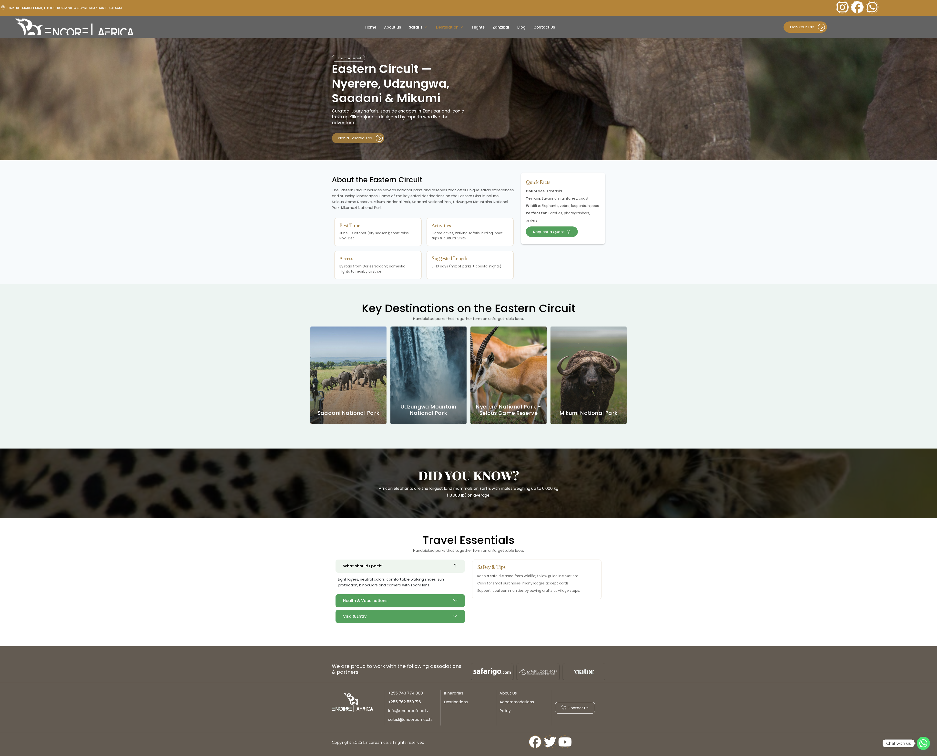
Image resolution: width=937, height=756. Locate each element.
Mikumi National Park (588, 413)
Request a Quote (549, 231)
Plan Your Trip (802, 27)
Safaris (416, 27)
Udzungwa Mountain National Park (428, 409)
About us (392, 27)
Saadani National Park (348, 413)
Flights (478, 27)
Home (370, 27)
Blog (521, 27)
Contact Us (544, 27)
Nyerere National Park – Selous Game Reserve (508, 409)
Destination (447, 27)
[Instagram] (842, 7)
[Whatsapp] (872, 7)
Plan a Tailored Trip (355, 138)
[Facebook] (857, 7)
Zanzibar (501, 27)
